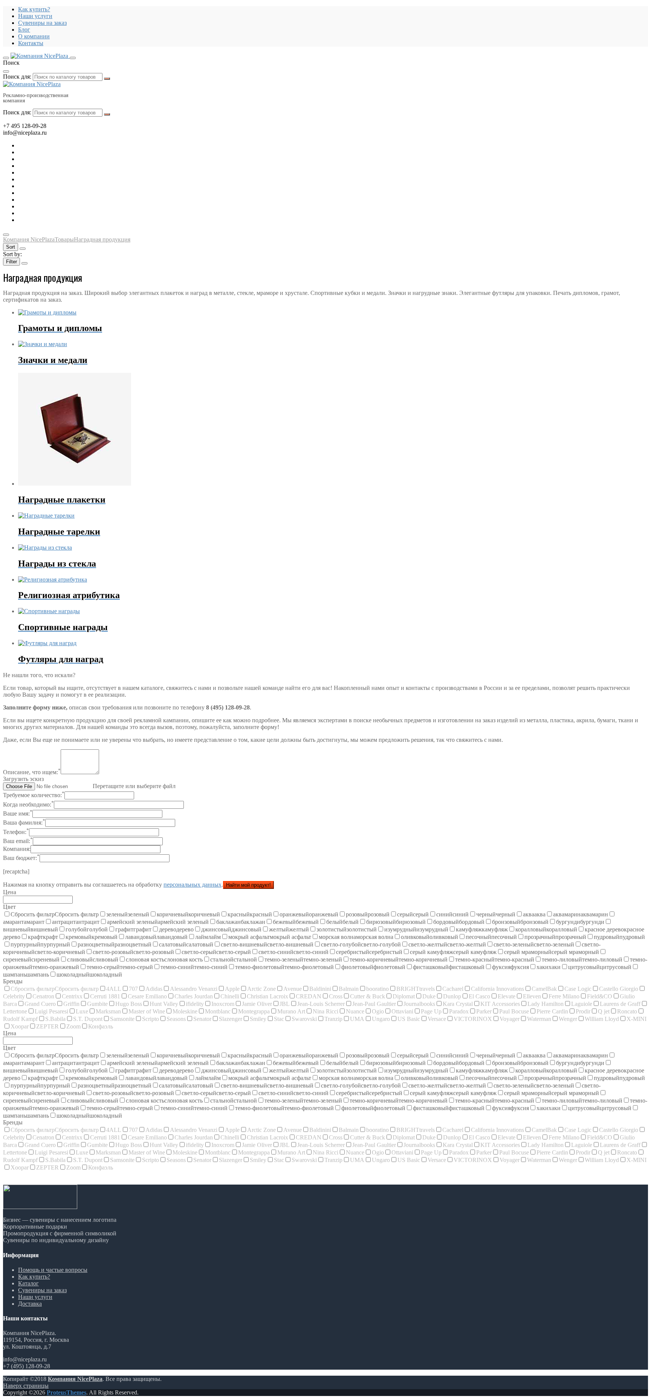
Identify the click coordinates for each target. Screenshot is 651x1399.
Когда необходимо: (28, 804)
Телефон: (16, 832)
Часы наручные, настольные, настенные (70, 220)
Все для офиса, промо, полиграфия (63, 159)
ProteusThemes (66, 1392)
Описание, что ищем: (32, 772)
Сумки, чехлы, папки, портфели (59, 206)
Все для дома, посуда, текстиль (58, 145)
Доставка (30, 1303)
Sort (10, 247)
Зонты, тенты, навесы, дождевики (62, 172)
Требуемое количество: (33, 795)
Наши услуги (35, 16)
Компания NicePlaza (75, 1379)
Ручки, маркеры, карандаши (54, 186)
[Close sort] (23, 249)
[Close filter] (24, 263)
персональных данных (193, 884)
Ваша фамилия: (24, 822)
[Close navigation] (6, 235)
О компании (34, 36)
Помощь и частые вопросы (52, 1270)
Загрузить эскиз (23, 779)
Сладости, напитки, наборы (54, 193)
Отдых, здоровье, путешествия (57, 166)
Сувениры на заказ (42, 23)
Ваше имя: (17, 813)
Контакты (30, 43)
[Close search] (6, 71)
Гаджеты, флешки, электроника (58, 152)
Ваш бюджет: (21, 858)
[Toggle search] (73, 58)
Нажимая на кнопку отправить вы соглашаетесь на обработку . (113, 884)
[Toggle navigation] (6, 58)
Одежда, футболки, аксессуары (58, 179)
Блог (24, 29)
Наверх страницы (26, 1385)
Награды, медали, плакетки (53, 199)
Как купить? (34, 9)
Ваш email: (18, 841)
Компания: (17, 849)
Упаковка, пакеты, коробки (53, 213)
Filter (11, 261)
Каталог (28, 1283)
